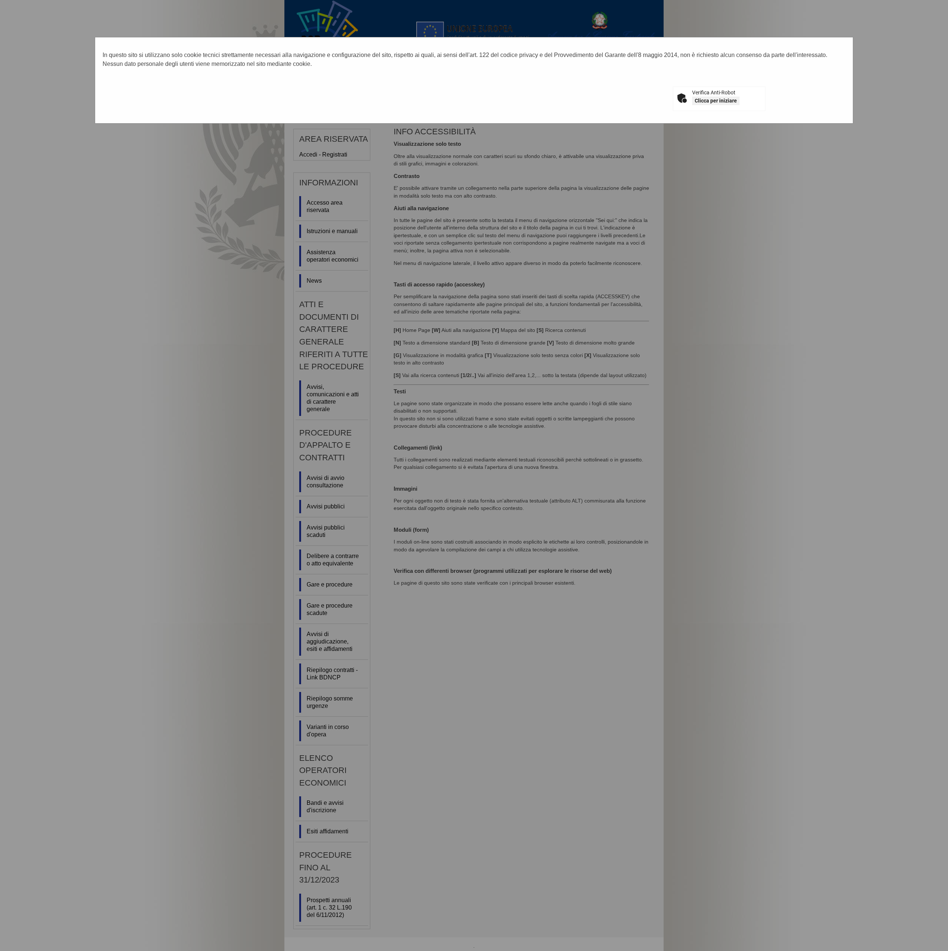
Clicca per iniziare (716, 101)
